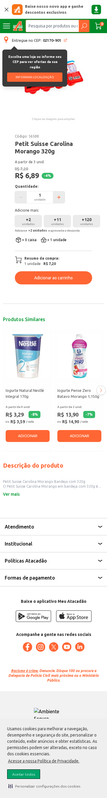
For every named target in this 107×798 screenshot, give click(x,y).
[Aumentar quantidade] (59, 197)
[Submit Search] (84, 26)
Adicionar (27, 436)
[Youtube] (66, 647)
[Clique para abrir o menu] (6, 26)
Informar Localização (34, 77)
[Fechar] (7, 10)
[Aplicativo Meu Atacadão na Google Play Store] (33, 616)
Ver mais (11, 494)
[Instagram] (40, 647)
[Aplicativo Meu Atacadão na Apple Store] (74, 616)
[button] (44, 786)
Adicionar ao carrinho (53, 277)
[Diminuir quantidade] (21, 197)
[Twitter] (53, 647)
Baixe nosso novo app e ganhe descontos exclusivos (54, 9)
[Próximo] (101, 390)
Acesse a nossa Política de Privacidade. (43, 761)
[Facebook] (27, 647)
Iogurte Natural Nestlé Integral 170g (25, 393)
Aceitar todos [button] (23, 774)
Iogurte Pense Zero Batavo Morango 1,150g (78, 393)
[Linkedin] (79, 647)
